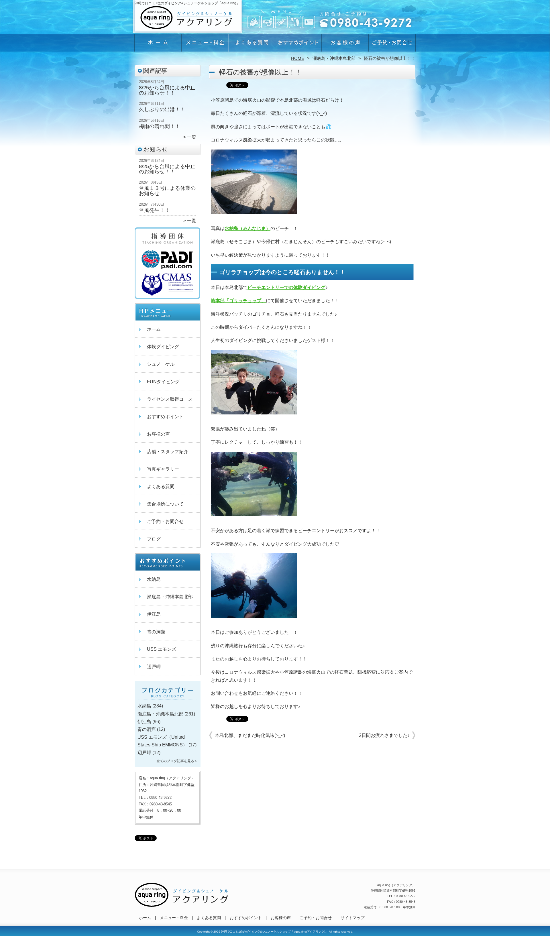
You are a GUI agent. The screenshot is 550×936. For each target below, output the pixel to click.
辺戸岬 (154, 666)
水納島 (154, 579)
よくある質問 (251, 44)
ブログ (154, 538)
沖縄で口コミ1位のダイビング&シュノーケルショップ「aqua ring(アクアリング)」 (274, 931)
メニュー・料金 (205, 44)
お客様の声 (345, 44)
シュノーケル (160, 364)
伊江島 (154, 614)
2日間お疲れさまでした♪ (384, 735)
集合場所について (165, 504)
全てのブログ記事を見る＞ (177, 761)
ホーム (158, 44)
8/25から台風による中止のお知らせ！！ (167, 90)
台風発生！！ (154, 210)
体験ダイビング (163, 346)
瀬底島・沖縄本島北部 (334, 58)
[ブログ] (168, 699)
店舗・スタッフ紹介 (167, 451)
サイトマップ (353, 918)
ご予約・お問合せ (391, 44)
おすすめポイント (298, 44)
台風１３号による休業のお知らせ (167, 190)
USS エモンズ (161, 649)
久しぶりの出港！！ (162, 109)
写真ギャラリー (163, 469)
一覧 (191, 137)
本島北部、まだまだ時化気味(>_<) (250, 735)
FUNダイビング (163, 381)
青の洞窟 (156, 631)
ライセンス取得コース (170, 399)
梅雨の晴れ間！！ (159, 126)
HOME (297, 58)
